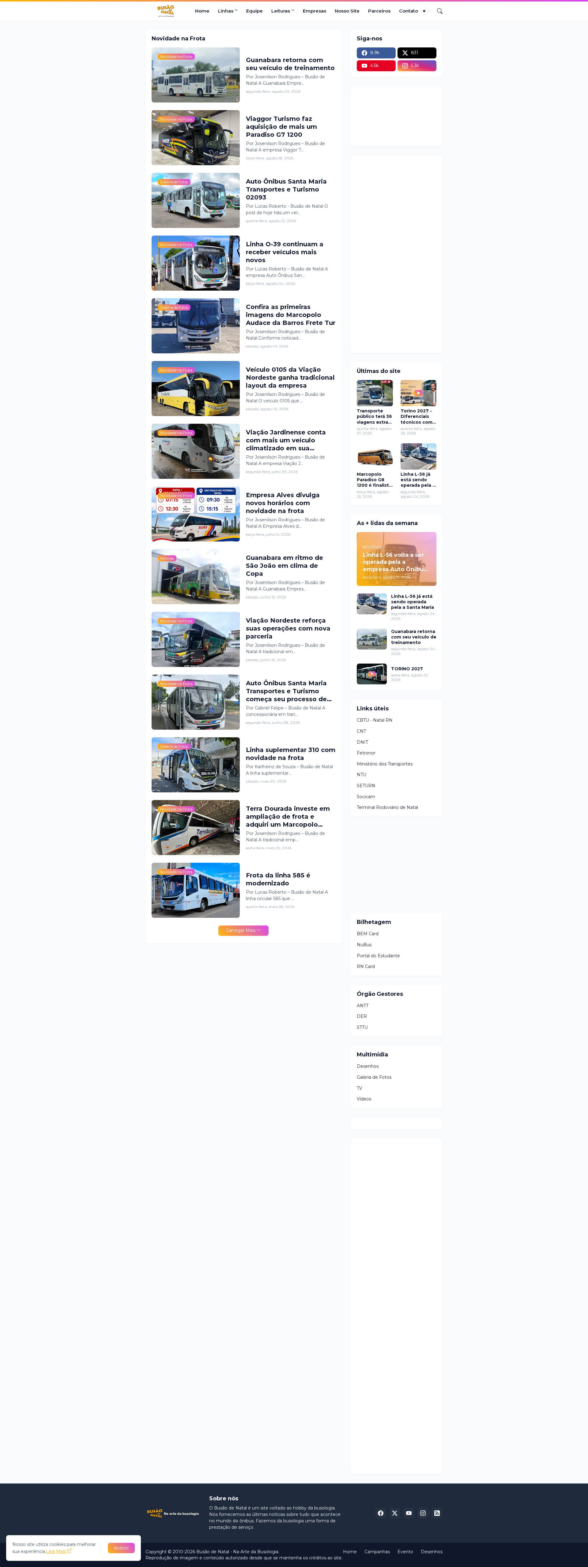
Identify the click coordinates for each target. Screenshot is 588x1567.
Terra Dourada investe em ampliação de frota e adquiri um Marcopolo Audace (288, 816)
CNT (361, 731)
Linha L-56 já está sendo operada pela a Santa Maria (418, 479)
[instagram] (422, 1513)
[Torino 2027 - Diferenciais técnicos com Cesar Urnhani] (419, 393)
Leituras (280, 11)
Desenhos (368, 1066)
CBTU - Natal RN (375, 720)
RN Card (366, 966)
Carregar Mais (240, 930)
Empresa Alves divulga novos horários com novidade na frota (283, 503)
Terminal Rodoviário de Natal (387, 807)
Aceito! (121, 1548)
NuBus (364, 944)
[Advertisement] (403, 253)
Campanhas (377, 1551)
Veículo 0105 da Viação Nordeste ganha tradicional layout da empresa (290, 377)
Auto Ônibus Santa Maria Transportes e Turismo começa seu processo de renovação (286, 691)
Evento (405, 1551)
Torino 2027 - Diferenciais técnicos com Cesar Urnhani (417, 416)
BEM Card (368, 933)
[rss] (437, 1513)
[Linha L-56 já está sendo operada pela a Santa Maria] (419, 456)
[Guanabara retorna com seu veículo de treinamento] (372, 639)
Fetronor (366, 753)
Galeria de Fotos (374, 1077)
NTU (361, 774)
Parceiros (379, 11)
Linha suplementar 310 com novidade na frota (290, 753)
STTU (362, 1027)
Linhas (225, 11)
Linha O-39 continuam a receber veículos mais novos (284, 252)
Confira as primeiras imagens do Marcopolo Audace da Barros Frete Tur (290, 314)
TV (359, 1088)
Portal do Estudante (378, 955)
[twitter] (394, 1513)
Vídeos (364, 1099)
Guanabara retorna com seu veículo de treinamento (290, 64)
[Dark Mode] (426, 11)
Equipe (254, 11)
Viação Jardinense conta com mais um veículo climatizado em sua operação (286, 440)
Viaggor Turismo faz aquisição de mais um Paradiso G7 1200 (281, 126)
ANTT (362, 1005)
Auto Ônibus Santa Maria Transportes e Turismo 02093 (286, 189)
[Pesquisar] (437, 11)
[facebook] (380, 1513)
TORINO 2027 (407, 669)
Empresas (314, 11)
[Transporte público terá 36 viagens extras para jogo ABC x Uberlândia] (375, 393)
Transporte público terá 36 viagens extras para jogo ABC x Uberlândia (374, 416)
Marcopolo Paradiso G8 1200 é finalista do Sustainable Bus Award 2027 (374, 479)
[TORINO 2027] (372, 674)
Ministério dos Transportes (385, 764)
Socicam (366, 796)
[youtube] (408, 1513)
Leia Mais (56, 1551)
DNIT (362, 742)
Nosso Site (347, 11)
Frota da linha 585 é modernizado (278, 879)
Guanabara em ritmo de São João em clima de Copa (284, 565)
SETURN (366, 785)
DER (362, 1016)
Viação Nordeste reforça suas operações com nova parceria (288, 628)
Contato (408, 11)
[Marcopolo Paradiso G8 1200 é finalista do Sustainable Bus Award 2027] (375, 456)
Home (202, 11)
